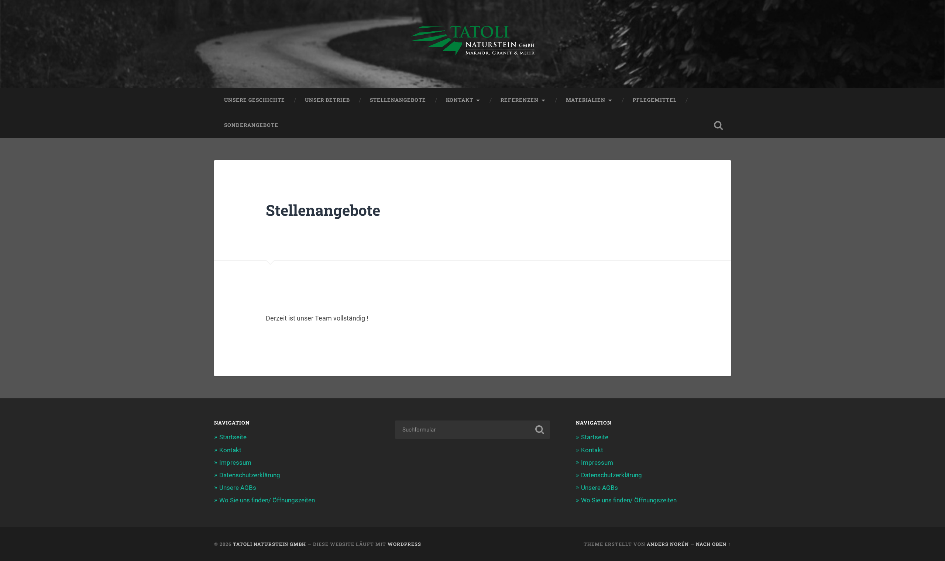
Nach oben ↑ (713, 544)
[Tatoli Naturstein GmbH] (472, 44)
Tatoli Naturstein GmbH (269, 544)
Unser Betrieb (327, 100)
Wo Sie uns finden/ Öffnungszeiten (267, 500)
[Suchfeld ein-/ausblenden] (718, 125)
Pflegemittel (655, 100)
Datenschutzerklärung (249, 475)
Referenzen (520, 100)
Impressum (235, 462)
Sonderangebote (251, 125)
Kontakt (459, 100)
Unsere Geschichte (254, 100)
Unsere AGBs (237, 487)
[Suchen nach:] (472, 429)
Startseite (233, 437)
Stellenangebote (398, 100)
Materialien (585, 100)
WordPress (404, 544)
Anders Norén (668, 544)
